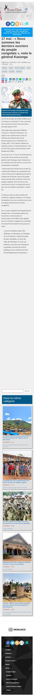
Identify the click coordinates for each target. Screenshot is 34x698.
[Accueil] (16, 8)
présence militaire (17, 445)
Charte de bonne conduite (13, 686)
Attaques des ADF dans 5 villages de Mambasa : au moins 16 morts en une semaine (17, 563)
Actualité (11, 71)
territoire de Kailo (22, 612)
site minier (25, 445)
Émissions (8, 653)
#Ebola (7, 664)
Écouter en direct (10, 661)
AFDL (28, 68)
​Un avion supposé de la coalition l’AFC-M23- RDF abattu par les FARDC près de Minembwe (16, 522)
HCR (18, 487)
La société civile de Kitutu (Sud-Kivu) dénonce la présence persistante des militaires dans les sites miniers (17, 438)
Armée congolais (20, 68)
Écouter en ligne (11, 672)
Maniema (15, 612)
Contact (8, 690)
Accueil (7, 646)
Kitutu (4, 446)
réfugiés (15, 487)
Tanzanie (25, 487)
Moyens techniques (11, 679)
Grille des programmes (12, 683)
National (18, 71)
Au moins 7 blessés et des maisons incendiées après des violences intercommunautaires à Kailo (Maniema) (16, 605)
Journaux (8, 657)
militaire (4, 68)
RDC (7, 446)
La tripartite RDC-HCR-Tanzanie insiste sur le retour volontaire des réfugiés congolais (16, 481)
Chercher (27, 391)
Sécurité (4, 71)
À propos (8, 675)
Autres (7, 668)
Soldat (11, 68)
